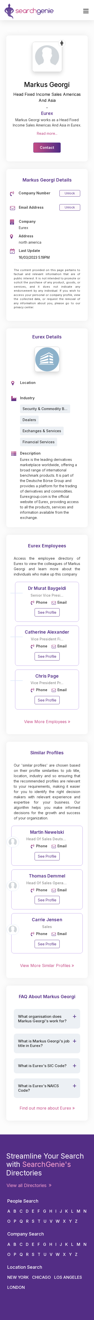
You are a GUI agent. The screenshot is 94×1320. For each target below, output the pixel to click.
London (16, 1287)
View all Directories (28, 1185)
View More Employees (46, 721)
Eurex (47, 113)
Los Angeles (68, 1277)
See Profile (47, 612)
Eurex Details (47, 336)
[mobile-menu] (85, 11)
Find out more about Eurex (46, 1108)
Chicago (41, 1277)
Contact (47, 147)
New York (18, 1277)
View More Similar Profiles (46, 965)
